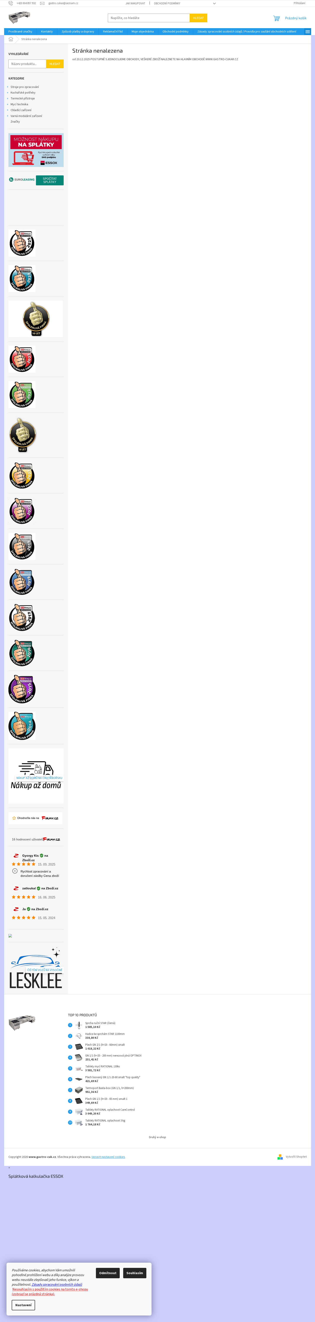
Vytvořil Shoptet (296, 1157)
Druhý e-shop (157, 1137)
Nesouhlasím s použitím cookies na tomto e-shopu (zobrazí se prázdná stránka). (50, 1291)
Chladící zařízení (21, 110)
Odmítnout (107, 1273)
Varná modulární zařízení (26, 116)
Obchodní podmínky (167, 3)
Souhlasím (134, 1273)
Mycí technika (19, 104)
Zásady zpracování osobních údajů (57, 1284)
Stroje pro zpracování (25, 87)
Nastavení (23, 1305)
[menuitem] (20, 31)
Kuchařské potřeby (23, 93)
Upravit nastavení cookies (108, 1157)
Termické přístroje (23, 98)
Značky (15, 122)
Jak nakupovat (135, 3)
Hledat (198, 18)
